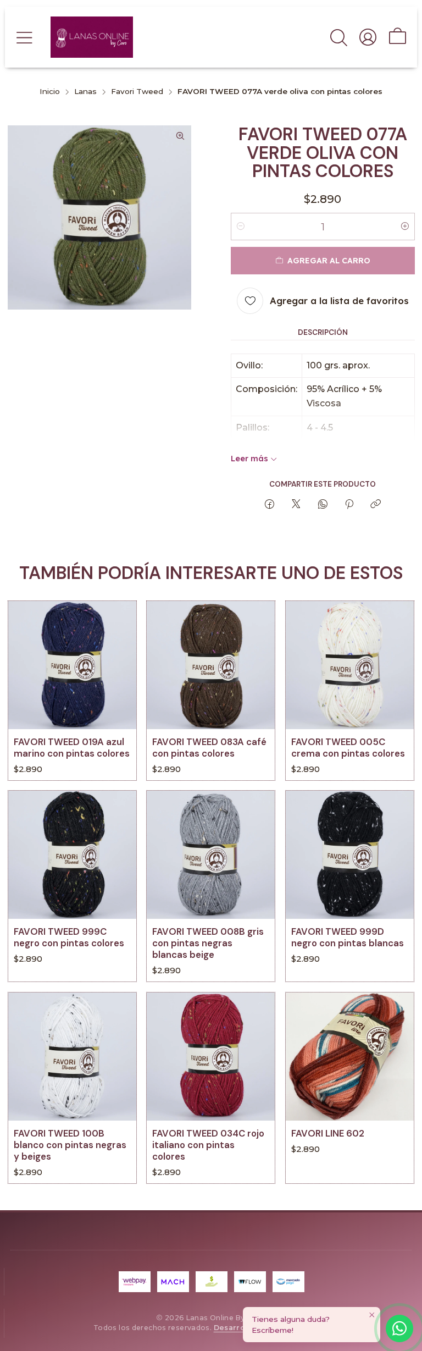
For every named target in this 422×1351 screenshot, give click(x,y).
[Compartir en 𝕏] (296, 504)
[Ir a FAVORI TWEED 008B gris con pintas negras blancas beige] (211, 855)
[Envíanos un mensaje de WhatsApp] (399, 1328)
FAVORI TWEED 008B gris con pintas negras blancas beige (208, 943)
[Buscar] (339, 37)
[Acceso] (368, 37)
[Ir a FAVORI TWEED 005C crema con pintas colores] (350, 665)
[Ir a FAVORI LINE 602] (350, 1056)
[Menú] (24, 37)
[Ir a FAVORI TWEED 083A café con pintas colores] (211, 665)
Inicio (50, 92)
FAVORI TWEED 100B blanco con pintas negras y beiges (70, 1145)
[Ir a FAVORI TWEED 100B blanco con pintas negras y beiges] (72, 1056)
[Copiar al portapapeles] (376, 504)
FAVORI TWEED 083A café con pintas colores (209, 747)
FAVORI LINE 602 (327, 1134)
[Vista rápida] (119, 679)
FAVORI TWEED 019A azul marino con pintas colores (72, 747)
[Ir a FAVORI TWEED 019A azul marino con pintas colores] (72, 665)
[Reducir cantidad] (240, 226)
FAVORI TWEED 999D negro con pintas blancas (347, 938)
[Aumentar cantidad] (405, 226)
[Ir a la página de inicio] (92, 37)
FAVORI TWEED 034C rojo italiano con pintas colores (208, 1145)
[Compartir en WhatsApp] (323, 504)
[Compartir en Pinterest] (349, 504)
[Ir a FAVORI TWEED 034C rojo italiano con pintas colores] (211, 1056)
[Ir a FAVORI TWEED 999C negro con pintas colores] (72, 855)
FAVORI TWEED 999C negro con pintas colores (69, 938)
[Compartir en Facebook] (269, 504)
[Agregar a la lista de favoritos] (119, 651)
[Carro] (397, 37)
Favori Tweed (137, 92)
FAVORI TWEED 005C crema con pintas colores (348, 747)
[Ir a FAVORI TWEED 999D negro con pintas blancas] (350, 855)
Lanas (85, 92)
